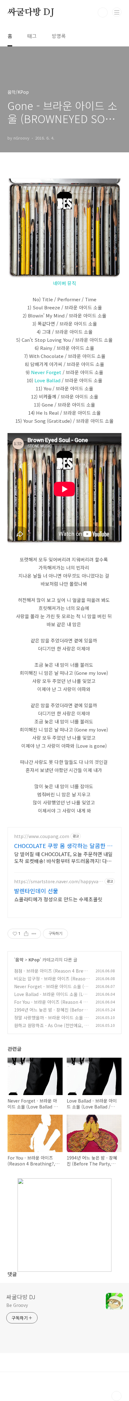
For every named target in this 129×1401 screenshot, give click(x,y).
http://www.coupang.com (41, 836)
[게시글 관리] (34, 933)
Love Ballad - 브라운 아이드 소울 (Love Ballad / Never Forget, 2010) (51, 997)
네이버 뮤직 (64, 283)
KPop (34, 959)
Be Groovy (17, 1305)
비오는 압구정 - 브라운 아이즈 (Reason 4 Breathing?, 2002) (51, 981)
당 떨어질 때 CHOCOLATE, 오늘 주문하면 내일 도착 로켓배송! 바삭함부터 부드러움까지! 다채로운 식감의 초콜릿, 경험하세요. (63, 857)
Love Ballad (47, 380)
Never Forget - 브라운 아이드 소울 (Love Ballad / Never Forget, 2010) (51, 989)
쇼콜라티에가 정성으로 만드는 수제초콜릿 (58, 899)
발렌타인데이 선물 (36, 890)
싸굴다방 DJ (31, 12)
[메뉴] (116, 12)
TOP (116, 1396)
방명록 (59, 36)
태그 (32, 36)
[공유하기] (26, 933)
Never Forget (46, 372)
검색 (102, 12)
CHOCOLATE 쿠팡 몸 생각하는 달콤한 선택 (63, 845)
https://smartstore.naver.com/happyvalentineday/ (58, 881)
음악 (19, 959)
